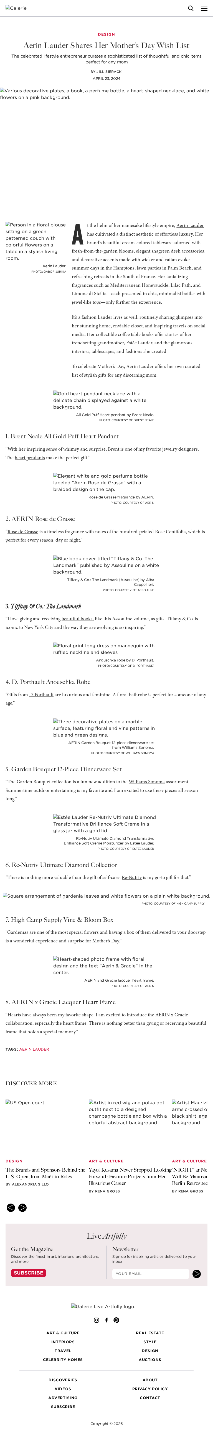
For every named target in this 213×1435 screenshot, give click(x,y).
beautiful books (77, 619)
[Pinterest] (116, 1320)
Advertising (63, 1398)
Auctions (150, 1360)
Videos (63, 1389)
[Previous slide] (11, 1207)
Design (150, 1351)
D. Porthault (41, 695)
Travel (63, 1351)
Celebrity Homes (63, 1360)
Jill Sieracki (110, 72)
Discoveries (63, 1380)
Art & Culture (63, 1333)
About (150, 1380)
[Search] (190, 8)
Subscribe (28, 1273)
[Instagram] (96, 1320)
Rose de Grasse (22, 532)
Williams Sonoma (147, 782)
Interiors (63, 1342)
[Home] (20, 8)
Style (150, 1342)
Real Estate (150, 1333)
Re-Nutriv (132, 877)
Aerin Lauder (190, 225)
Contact (150, 1398)
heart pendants (30, 458)
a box (128, 932)
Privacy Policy (150, 1389)
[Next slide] (22, 1207)
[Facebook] (106, 1320)
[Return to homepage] (106, 1306)
